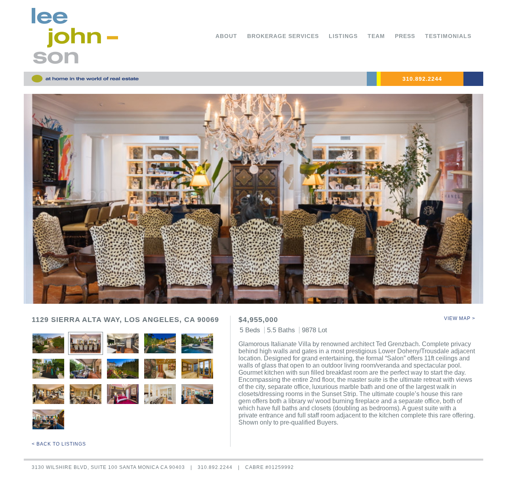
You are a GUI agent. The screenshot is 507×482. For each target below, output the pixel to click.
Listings (343, 36)
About (226, 36)
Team (376, 36)
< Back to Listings (59, 444)
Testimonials (448, 36)
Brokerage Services (283, 36)
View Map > (459, 318)
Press (405, 36)
